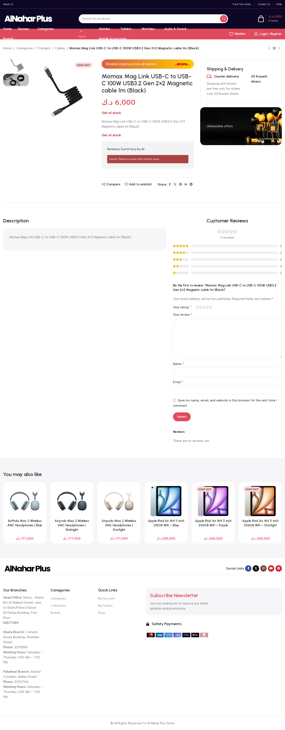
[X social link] (175, 184)
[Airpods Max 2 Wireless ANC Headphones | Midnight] (72, 501)
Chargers (43, 48)
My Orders (105, 605)
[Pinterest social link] (180, 184)
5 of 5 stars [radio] (210, 307)
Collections (58, 605)
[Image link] (27, 568)
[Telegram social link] (191, 184)
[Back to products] (274, 48)
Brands (55, 613)
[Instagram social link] (263, 568)
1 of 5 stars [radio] (197, 307)
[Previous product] (269, 48)
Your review (182, 315)
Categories (24, 48)
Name (178, 364)
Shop (101, 613)
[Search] (223, 18)
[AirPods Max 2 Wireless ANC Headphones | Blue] (24, 501)
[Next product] (279, 48)
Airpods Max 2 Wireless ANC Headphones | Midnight (72, 525)
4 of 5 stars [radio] (207, 307)
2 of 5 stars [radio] (200, 307)
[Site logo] (28, 18)
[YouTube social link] (271, 568)
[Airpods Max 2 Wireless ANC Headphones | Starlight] (119, 501)
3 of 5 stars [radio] (203, 307)
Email (178, 382)
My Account (106, 598)
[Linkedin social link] (185, 184)
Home (7, 48)
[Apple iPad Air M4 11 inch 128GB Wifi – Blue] (166, 501)
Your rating (182, 307)
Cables (60, 48)
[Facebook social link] (169, 184)
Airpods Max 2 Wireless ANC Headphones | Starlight (119, 525)
